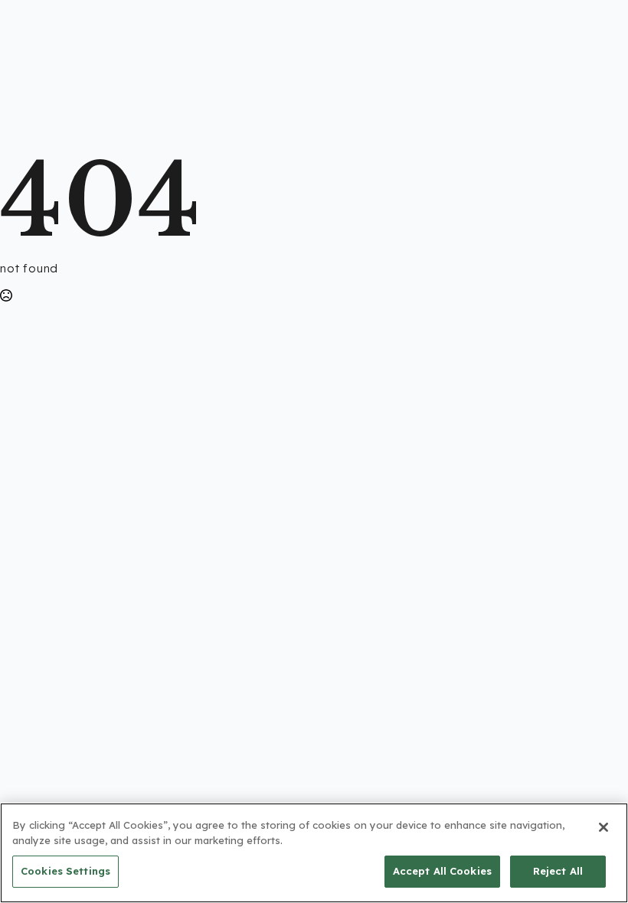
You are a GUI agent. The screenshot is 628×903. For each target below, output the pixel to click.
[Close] (603, 827)
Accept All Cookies (442, 871)
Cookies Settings (65, 871)
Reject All (558, 871)
